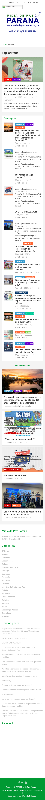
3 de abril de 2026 (21, 306)
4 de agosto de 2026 (22, 143)
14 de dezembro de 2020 (13, 97)
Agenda (19, 243)
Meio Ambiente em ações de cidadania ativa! (27, 320)
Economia (6, 574)
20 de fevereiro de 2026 (23, 355)
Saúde (28, 332)
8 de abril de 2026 (21, 272)
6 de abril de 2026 (21, 288)
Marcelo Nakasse (29, 796)
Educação (20, 127)
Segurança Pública (10, 610)
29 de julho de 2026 (22, 180)
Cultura (16, 79)
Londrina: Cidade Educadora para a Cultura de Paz (28, 350)
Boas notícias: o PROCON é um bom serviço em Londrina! (27, 267)
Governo (5, 584)
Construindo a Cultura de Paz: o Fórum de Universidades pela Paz (26, 249)
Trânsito (5, 616)
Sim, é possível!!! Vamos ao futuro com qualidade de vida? (27, 282)
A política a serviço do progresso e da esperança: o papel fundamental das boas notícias (28, 299)
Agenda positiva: (8, 694)
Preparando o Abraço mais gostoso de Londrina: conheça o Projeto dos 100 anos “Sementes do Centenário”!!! (27, 135)
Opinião (5, 590)
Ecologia (30, 313)
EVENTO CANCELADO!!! (26, 212)
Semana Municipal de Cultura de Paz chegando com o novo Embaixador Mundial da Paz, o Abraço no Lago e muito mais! (22, 713)
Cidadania (20, 124)
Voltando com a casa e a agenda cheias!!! (18, 699)
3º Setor (7, 79)
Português (10, 7)
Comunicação (21, 293)
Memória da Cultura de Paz (13, 587)
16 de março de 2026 (23, 335)
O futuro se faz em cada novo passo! (17, 685)
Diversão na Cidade (23, 172)
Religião (5, 600)
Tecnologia (6, 613)
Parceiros (6, 593)
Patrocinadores (8, 597)
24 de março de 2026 (23, 325)
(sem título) (6, 681)
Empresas (6, 580)
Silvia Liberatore (29, 97)
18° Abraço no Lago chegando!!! (24, 176)
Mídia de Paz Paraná (28, 787)
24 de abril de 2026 (22, 254)
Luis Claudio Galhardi (23, 309)
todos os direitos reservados (30, 790)
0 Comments (8, 100)
